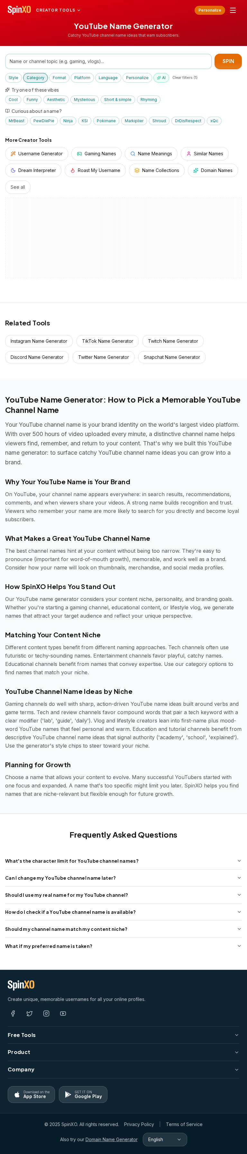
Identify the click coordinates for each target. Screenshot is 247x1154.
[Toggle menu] (232, 10)
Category (35, 77)
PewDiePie (43, 120)
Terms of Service (184, 1124)
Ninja (68, 120)
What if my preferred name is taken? (48, 946)
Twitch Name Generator (173, 341)
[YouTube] (63, 1013)
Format (59, 77)
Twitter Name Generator (103, 357)
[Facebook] (13, 1013)
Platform (82, 77)
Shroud (159, 120)
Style (13, 77)
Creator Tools (55, 10)
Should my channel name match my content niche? (66, 929)
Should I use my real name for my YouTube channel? (66, 895)
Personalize (209, 10)
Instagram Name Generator (39, 341)
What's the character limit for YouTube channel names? (72, 861)
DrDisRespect (188, 120)
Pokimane (106, 120)
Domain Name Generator (112, 1139)
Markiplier (134, 120)
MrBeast (16, 120)
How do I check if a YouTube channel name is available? (70, 912)
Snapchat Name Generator (172, 357)
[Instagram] (46, 1013)
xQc (214, 120)
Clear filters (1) (184, 77)
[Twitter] (29, 1013)
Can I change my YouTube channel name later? (60, 878)
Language (108, 77)
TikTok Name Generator (107, 341)
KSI (85, 120)
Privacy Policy (139, 1124)
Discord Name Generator (37, 357)
